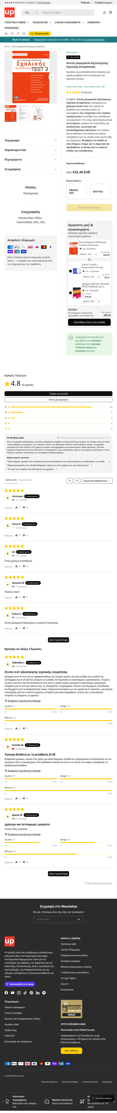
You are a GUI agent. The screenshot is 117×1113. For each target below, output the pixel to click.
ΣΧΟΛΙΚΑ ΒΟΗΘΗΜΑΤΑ (68, 22)
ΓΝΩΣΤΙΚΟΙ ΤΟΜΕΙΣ (15, 22)
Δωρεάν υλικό (12, 1024)
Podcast (85, 2)
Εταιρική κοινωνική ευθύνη (74, 955)
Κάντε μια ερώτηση (58, 399)
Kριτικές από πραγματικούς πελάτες (23, 1018)
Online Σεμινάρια (13, 1013)
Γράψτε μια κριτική (58, 393)
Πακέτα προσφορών (15, 1007)
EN (6, 33)
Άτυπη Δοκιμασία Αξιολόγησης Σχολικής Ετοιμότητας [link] (92, 243)
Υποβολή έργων (103, 2)
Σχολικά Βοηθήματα (95, 39)
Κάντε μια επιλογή (89, 207)
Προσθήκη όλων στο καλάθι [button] (89, 322)
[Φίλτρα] (77, 481)
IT (18, 33)
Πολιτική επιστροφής (70, 1082)
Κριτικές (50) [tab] (11, 479)
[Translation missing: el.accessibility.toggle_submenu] (28, 22)
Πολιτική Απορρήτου (49, 1082)
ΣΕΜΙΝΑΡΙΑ (93, 22)
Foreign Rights (68, 978)
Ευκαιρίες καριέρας (70, 961)
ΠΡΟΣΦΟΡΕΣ (12, 28)
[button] (111, 12)
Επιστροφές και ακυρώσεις (18, 1041)
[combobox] (58, 12)
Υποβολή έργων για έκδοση (75, 972)
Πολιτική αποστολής (90, 1082)
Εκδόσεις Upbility (17, 1076)
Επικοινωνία (67, 989)
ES (24, 33)
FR (12, 33)
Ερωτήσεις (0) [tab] (25, 479)
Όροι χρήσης (107, 1082)
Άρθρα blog (11, 1030)
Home (7, 46)
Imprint (65, 983)
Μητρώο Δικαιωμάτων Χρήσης (76, 966)
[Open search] (70, 481)
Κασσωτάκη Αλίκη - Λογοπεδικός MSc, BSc (85, 86)
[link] (73, 248)
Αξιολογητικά (72, 52)
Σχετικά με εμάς (68, 944)
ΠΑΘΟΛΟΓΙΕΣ (40, 22)
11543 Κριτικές (43, 2)
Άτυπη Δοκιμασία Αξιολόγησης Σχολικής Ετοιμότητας (29, 46)
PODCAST (10, 1035)
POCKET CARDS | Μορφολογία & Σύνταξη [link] (92, 266)
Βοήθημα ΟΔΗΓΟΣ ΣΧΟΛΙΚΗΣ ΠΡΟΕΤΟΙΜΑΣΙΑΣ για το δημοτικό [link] (95, 285)
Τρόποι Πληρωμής (70, 949)
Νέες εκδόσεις (71, 1050)
